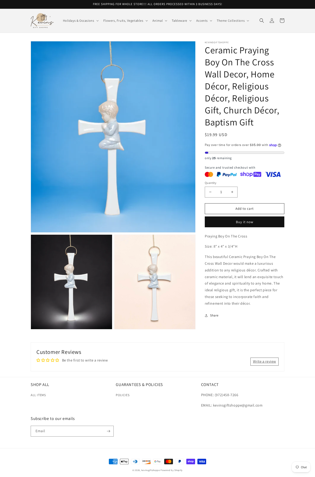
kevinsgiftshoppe (150, 470)
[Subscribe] (108, 431)
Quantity (210, 183)
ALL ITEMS (38, 395)
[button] (80, 20)
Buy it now (244, 221)
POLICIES (122, 395)
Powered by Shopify (171, 470)
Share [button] (214, 315)
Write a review (264, 361)
